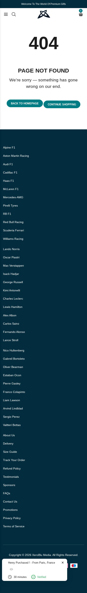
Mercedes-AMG (13, 197)
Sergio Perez (11, 416)
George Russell (13, 282)
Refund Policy (12, 468)
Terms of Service (13, 526)
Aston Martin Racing (16, 155)
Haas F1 (8, 180)
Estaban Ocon (12, 375)
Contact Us (10, 501)
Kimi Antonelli (11, 290)
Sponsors (9, 485)
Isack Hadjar (11, 273)
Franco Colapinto (14, 392)
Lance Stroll (10, 340)
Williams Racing (13, 238)
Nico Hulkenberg (13, 350)
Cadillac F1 (10, 172)
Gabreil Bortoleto (14, 358)
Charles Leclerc (13, 298)
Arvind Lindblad (13, 408)
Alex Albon (9, 315)
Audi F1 (8, 164)
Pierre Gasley (11, 383)
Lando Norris (11, 249)
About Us (9, 435)
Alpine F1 (9, 147)
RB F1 (7, 213)
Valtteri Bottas (12, 425)
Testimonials (11, 476)
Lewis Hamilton (12, 306)
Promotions (10, 509)
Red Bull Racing (13, 222)
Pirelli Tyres (10, 205)
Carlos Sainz (11, 323)
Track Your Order (14, 460)
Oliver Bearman (13, 367)
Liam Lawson (11, 400)
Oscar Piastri (11, 257)
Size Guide (10, 451)
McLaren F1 (11, 189)
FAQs (6, 493)
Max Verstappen (13, 265)
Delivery (8, 443)
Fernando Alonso (14, 331)
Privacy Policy (12, 518)
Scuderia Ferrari (13, 230)
